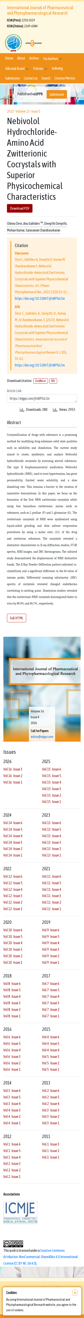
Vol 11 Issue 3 (51, 896)
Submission (12, 78)
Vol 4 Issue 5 (50, 1043)
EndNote (40, 381)
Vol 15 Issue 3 (51, 789)
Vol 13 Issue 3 (51, 842)
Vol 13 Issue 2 (51, 849)
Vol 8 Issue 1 (12, 1016)
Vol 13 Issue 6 (51, 823)
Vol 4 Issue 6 (50, 1037)
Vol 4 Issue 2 (12, 1116)
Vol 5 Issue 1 (50, 1069)
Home (9, 58)
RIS (53, 381)
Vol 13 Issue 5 (51, 829)
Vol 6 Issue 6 (12, 1037)
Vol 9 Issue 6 (50, 930)
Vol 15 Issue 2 (51, 795)
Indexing (57, 68)
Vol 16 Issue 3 (12, 769)
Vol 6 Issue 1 (12, 1069)
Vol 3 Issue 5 (12, 1097)
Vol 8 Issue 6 (12, 984)
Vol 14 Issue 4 (12, 836)
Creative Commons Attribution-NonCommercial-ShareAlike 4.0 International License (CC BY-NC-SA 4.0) (40, 1257)
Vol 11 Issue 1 (51, 909)
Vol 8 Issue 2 (12, 1009)
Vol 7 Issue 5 (50, 990)
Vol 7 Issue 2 (50, 1009)
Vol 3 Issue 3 (50, 1110)
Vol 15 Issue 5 (51, 776)
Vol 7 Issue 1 (50, 1016)
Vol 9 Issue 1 (50, 962)
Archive (34, 58)
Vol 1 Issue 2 (50, 1151)
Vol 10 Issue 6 (12, 930)
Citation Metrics (64, 78)
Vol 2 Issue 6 (50, 1090)
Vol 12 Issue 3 (12, 896)
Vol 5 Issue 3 (50, 1056)
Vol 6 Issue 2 (12, 1063)
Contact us (31, 78)
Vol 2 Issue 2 (12, 1170)
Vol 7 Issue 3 (50, 1003)
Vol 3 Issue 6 (12, 1090)
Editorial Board (15, 68)
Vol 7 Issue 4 (50, 996)
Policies (38, 68)
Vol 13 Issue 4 (51, 836)
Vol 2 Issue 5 (50, 1097)
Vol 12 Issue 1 (12, 909)
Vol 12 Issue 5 (12, 883)
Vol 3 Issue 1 (50, 1123)
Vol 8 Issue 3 (12, 1003)
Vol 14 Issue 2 (12, 849)
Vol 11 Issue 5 (51, 883)
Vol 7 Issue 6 (50, 984)
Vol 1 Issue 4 (12, 1157)
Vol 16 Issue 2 (12, 776)
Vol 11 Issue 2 (51, 902)
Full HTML (16, 618)
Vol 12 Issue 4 (12, 889)
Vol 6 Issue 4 (12, 1050)
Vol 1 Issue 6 (12, 1144)
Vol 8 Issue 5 (12, 990)
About (21, 58)
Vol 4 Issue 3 (12, 1110)
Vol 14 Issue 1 (12, 855)
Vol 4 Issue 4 (50, 1050)
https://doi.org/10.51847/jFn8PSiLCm (40, 298)
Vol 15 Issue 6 (51, 769)
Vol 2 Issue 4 (50, 1104)
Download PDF (20, 208)
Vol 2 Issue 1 (12, 1177)
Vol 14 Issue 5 (12, 829)
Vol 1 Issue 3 (50, 1144)
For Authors (51, 59)
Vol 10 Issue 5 (12, 936)
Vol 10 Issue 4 (12, 943)
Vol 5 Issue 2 (50, 1063)
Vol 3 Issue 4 (12, 1104)
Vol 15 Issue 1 (51, 802)
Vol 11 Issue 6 (51, 876)
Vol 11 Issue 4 (51, 889)
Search (46, 78)
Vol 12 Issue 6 (12, 876)
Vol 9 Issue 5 (50, 936)
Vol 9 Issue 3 (50, 949)
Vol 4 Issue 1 (12, 1123)
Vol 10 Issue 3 (12, 949)
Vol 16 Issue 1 (12, 782)
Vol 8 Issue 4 (12, 996)
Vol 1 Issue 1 (50, 1157)
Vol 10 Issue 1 (12, 962)
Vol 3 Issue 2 (50, 1116)
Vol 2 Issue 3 (12, 1163)
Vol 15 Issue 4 (51, 782)
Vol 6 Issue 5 (12, 1043)
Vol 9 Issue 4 (50, 943)
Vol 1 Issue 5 (12, 1151)
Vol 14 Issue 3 (12, 842)
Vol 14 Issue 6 (12, 823)
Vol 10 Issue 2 (12, 956)
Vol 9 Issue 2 (50, 956)
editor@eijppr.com (42, 737)
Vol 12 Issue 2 (12, 902)
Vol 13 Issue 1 (51, 855)
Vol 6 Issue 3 (12, 1056)
